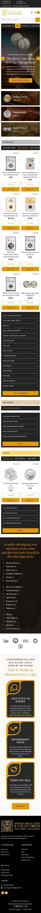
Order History (5, 854)
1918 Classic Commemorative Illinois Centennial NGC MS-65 (10, 254)
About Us (24, 849)
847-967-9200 (7, 6)
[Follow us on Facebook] (2, 892)
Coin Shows (25, 854)
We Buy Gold (25, 26)
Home (17, 26)
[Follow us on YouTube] (6, 892)
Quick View (11, 184)
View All (16, 100)
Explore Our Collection (20, 80)
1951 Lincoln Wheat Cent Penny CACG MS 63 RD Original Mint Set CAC (30, 175)
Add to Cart (10, 189)
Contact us (4, 849)
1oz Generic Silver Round (30, 483)
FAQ (23, 852)
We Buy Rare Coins (7, 875)
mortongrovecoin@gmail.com (13, 888)
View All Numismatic (20, 393)
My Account (5, 852)
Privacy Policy (26, 860)
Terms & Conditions (28, 857)
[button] (17, 86)
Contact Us (20, 806)
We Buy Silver (35, 26)
